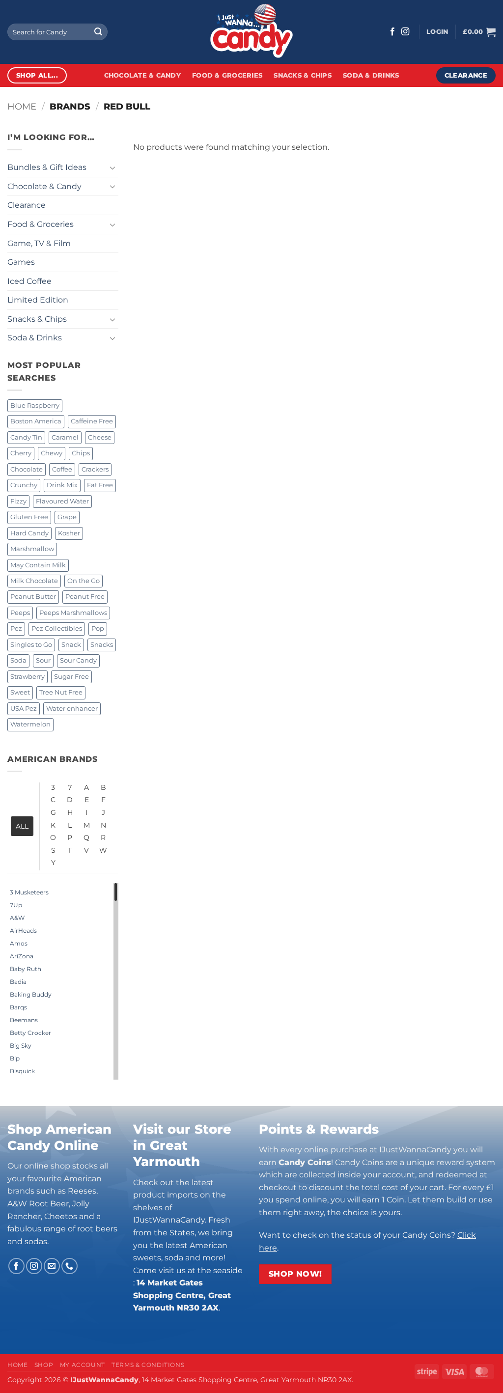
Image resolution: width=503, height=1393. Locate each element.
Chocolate (26, 469)
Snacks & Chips (303, 75)
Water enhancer (72, 708)
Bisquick (22, 1071)
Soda (18, 660)
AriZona (21, 956)
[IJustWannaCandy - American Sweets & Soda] (251, 32)
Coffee (62, 469)
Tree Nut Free (61, 692)
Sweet (20, 692)
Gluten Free (29, 517)
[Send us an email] (52, 1266)
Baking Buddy (31, 994)
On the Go (83, 581)
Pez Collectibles (56, 628)
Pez (16, 628)
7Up (16, 905)
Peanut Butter (33, 596)
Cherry (20, 453)
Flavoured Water (62, 501)
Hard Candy (29, 533)
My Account (82, 1364)
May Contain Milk (38, 565)
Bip (15, 1058)
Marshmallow (32, 549)
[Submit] (98, 32)
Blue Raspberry (34, 405)
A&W (17, 917)
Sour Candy (78, 660)
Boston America (35, 421)
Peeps (20, 612)
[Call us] (69, 1266)
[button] (437, 32)
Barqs (18, 1007)
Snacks (101, 644)
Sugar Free (71, 676)
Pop (97, 628)
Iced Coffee (29, 281)
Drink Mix (62, 485)
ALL (22, 826)
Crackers (95, 469)
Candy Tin (26, 437)
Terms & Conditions (148, 1364)
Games (21, 262)
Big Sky (20, 1045)
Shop (43, 1364)
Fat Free (100, 485)
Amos (19, 943)
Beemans (24, 1020)
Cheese (100, 437)
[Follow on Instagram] (405, 32)
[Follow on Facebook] (392, 32)
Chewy (51, 453)
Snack (71, 644)
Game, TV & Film (39, 243)
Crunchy (23, 485)
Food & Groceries (227, 75)
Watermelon (30, 724)
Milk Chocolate (34, 581)
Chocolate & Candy (142, 75)
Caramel (65, 437)
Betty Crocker (30, 1032)
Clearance (26, 205)
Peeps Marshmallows (73, 612)
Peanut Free (85, 596)
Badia (18, 981)
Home (21, 106)
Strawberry (27, 676)
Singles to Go (31, 644)
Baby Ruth (25, 969)
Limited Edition (37, 300)
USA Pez (23, 708)
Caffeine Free (92, 421)
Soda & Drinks (371, 75)
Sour (43, 660)
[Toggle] (112, 167)
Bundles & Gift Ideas (46, 167)
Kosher (69, 533)
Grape (67, 517)
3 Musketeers (29, 892)
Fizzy (18, 501)
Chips (81, 453)
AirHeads (23, 930)
